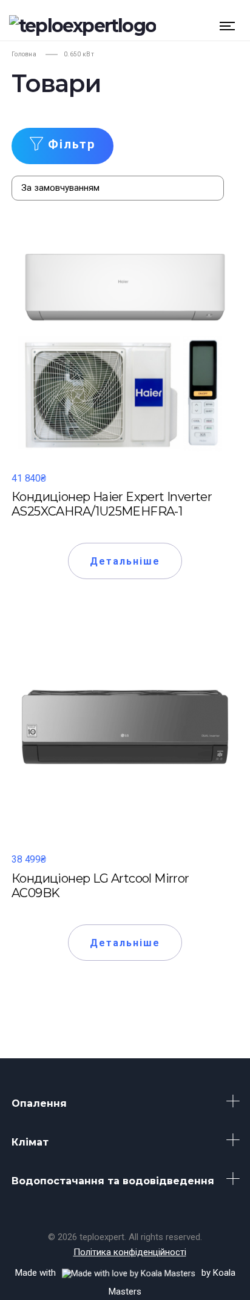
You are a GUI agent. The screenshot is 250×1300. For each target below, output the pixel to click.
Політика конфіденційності (129, 1252)
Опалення (39, 1103)
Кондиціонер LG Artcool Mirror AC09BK (100, 885)
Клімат (30, 1142)
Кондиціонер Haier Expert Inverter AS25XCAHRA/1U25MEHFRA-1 (112, 504)
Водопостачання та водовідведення (113, 1181)
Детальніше (125, 561)
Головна (24, 54)
